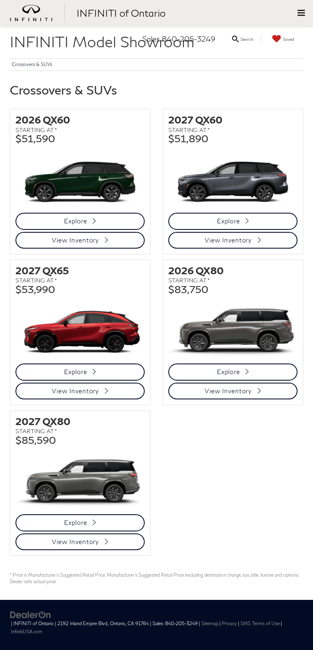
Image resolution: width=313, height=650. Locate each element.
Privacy (229, 623)
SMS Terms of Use (260, 623)
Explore (75, 221)
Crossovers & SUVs (32, 64)
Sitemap (209, 623)
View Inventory (75, 240)
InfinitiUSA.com (26, 631)
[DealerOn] (30, 614)
